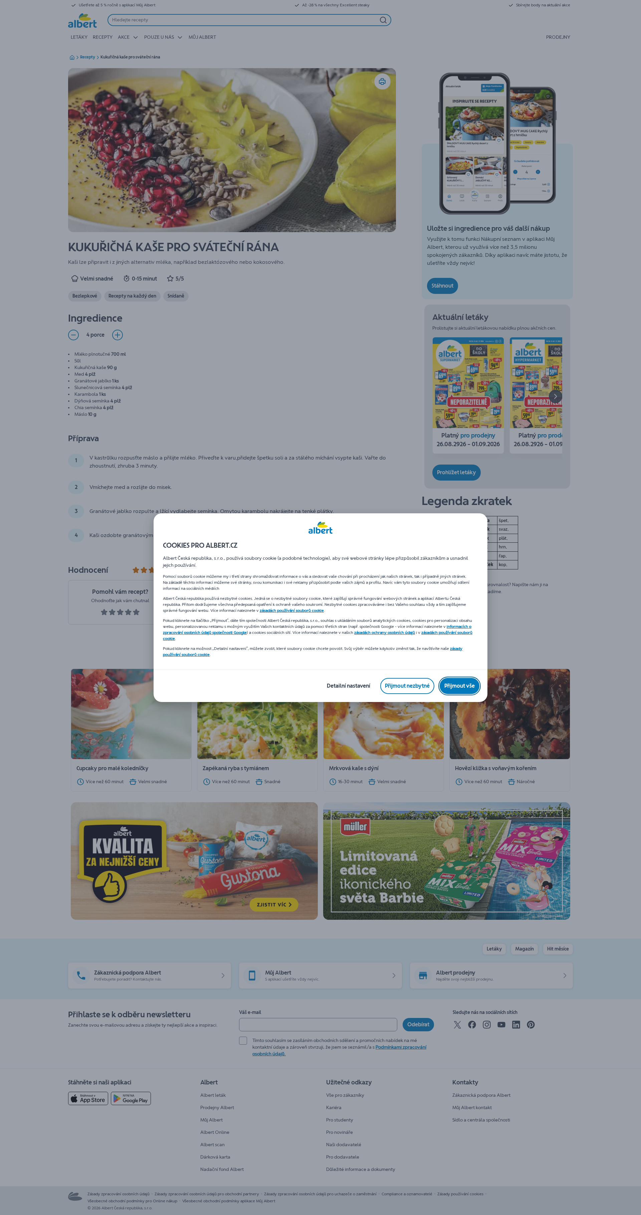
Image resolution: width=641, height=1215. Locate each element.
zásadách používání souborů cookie (292, 610)
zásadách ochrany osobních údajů (384, 632)
